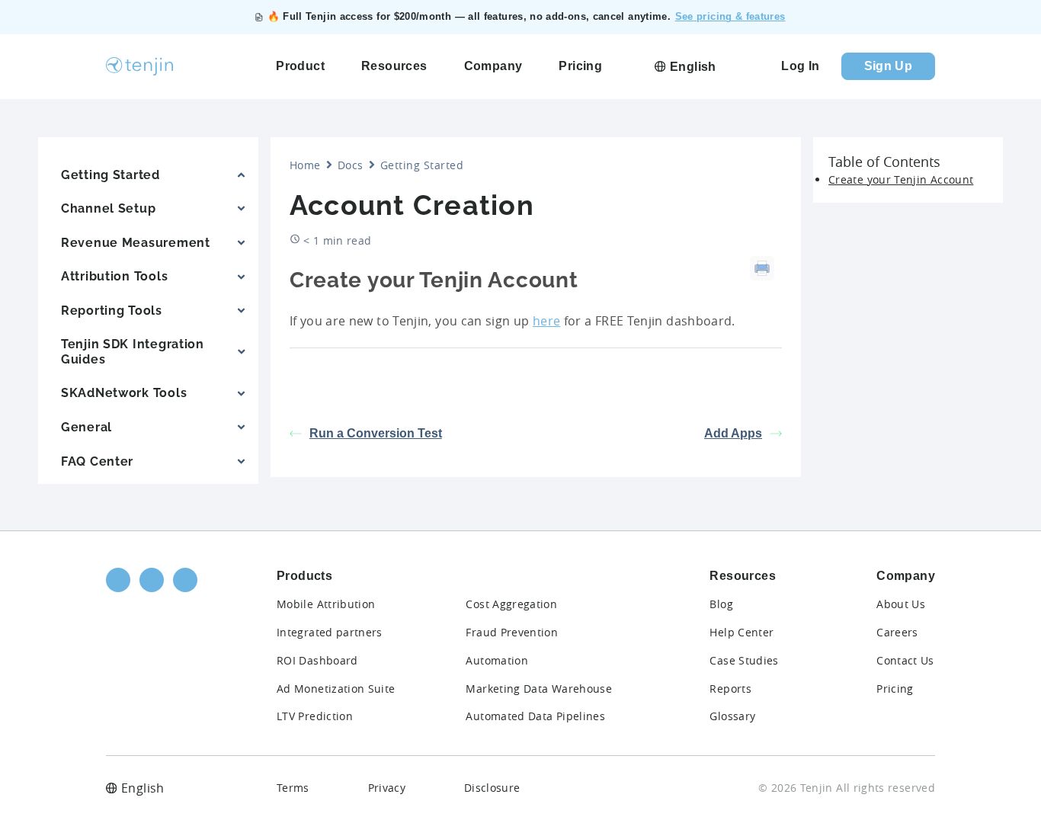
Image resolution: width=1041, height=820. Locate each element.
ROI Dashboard (317, 660)
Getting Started (421, 165)
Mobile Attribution (326, 604)
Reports (730, 688)
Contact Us (905, 660)
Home (305, 165)
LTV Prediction (315, 716)
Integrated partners (330, 632)
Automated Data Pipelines (535, 716)
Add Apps (733, 433)
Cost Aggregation (511, 604)
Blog (720, 604)
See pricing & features (730, 16)
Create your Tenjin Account (900, 179)
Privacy (387, 787)
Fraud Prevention (512, 632)
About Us (900, 604)
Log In (800, 65)
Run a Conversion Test (375, 433)
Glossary (732, 716)
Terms (293, 787)
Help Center (741, 632)
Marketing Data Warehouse (539, 688)
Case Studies (743, 660)
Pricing (895, 688)
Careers (897, 632)
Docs (351, 165)
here (546, 320)
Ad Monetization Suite (336, 688)
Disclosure (492, 787)
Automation (497, 660)
